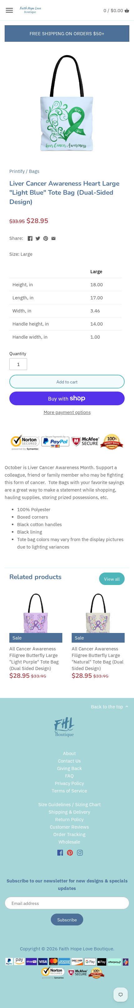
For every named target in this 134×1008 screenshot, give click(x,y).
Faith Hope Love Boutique (86, 949)
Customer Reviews (69, 827)
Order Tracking (69, 834)
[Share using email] (53, 237)
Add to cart (67, 382)
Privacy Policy (69, 783)
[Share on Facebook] (30, 237)
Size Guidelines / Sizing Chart (69, 804)
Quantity (17, 353)
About (69, 753)
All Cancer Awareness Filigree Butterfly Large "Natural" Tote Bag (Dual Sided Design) (97, 658)
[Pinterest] (70, 852)
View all (112, 579)
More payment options (67, 412)
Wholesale (69, 842)
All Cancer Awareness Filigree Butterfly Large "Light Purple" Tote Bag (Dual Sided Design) (34, 658)
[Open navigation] (9, 10)
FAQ (69, 776)
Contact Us (69, 761)
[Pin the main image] (45, 237)
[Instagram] (80, 852)
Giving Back (69, 768)
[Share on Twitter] (38, 237)
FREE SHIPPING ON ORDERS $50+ (67, 33)
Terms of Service (69, 791)
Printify (17, 171)
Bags (34, 171)
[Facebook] (60, 852)
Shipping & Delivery (69, 812)
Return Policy (69, 819)
